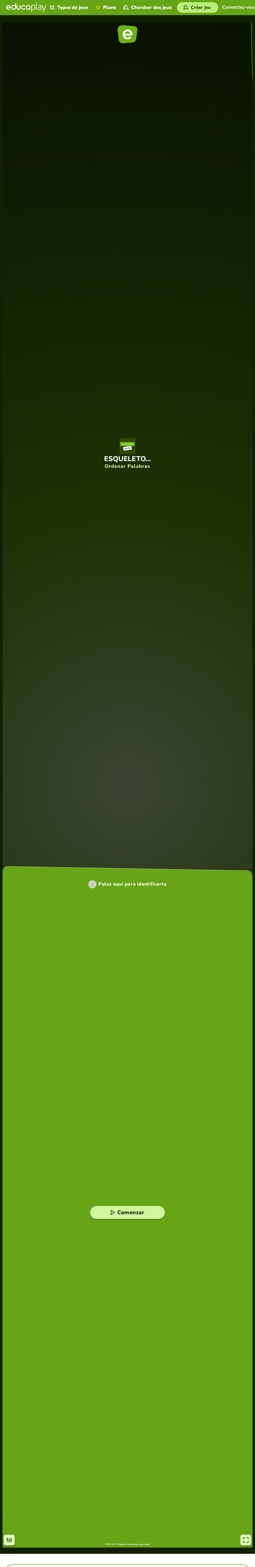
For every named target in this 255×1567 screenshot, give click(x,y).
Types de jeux (72, 7)
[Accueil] (26, 7)
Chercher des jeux (151, 7)
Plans (109, 7)
